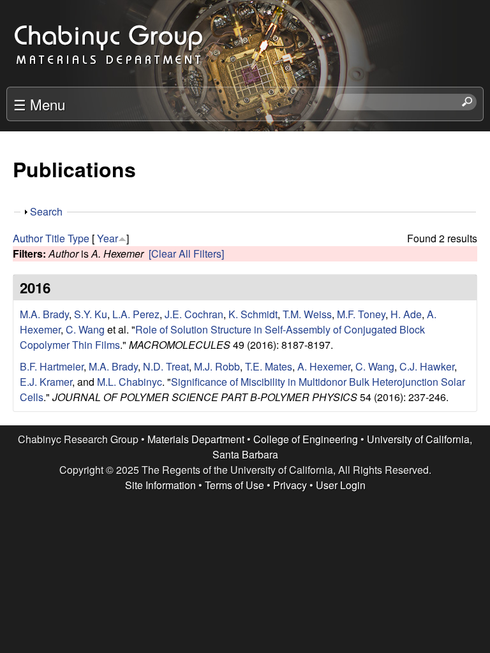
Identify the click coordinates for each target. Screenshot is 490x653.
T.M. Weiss (307, 314)
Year (107, 238)
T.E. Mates (268, 366)
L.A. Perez (136, 314)
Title (55, 238)
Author (28, 238)
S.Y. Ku (90, 314)
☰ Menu (39, 104)
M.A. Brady (44, 314)
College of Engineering (305, 439)
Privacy (290, 485)
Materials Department (195, 439)
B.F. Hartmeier (52, 366)
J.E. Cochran (194, 314)
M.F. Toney (361, 314)
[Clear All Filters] (186, 253)
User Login (341, 485)
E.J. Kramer (46, 381)
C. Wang (85, 329)
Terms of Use (234, 485)
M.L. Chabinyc (129, 381)
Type (78, 238)
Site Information (160, 485)
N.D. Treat (166, 366)
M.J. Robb (217, 366)
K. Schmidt (253, 314)
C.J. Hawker (426, 366)
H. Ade (406, 314)
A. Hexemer (323, 366)
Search (46, 211)
